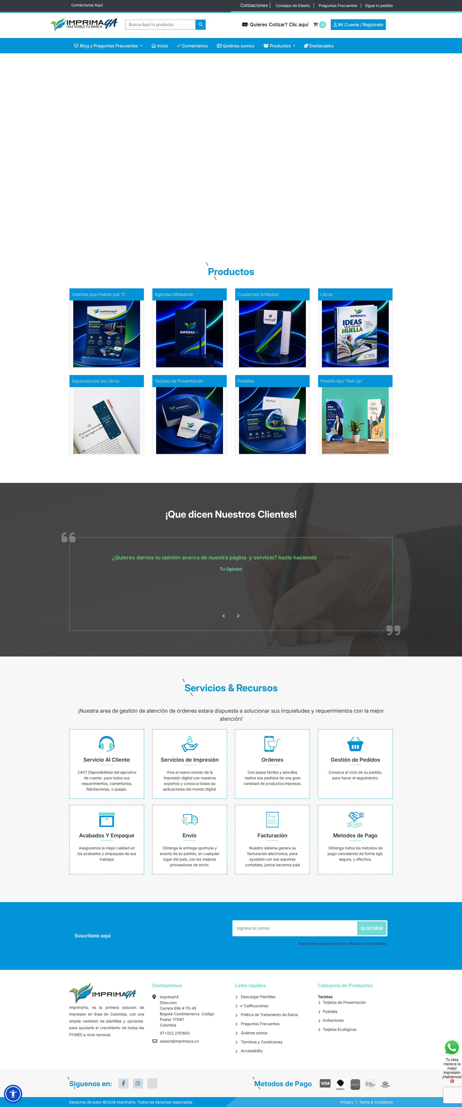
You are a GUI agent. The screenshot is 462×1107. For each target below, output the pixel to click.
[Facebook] (123, 1083)
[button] (13, 1094)
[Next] (427, 145)
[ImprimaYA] (81, 24)
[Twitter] (152, 1083)
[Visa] (325, 1083)
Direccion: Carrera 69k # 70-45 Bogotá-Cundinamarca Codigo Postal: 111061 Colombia (187, 1013)
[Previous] (34, 145)
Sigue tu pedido (379, 5)
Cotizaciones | (257, 5)
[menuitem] (108, 45)
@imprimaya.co (185, 1041)
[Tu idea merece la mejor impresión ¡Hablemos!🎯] (452, 1046)
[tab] (217, 231)
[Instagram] (138, 1083)
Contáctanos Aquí (87, 5)
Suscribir (372, 928)
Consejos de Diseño (293, 5)
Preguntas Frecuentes (338, 5)
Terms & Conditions (376, 1102)
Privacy (346, 1102)
